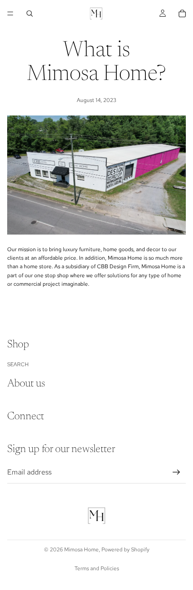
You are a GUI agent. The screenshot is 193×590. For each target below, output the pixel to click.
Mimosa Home (81, 549)
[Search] (29, 13)
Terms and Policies (97, 568)
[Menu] (10, 13)
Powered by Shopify (125, 549)
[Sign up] (176, 472)
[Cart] (182, 13)
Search (18, 364)
